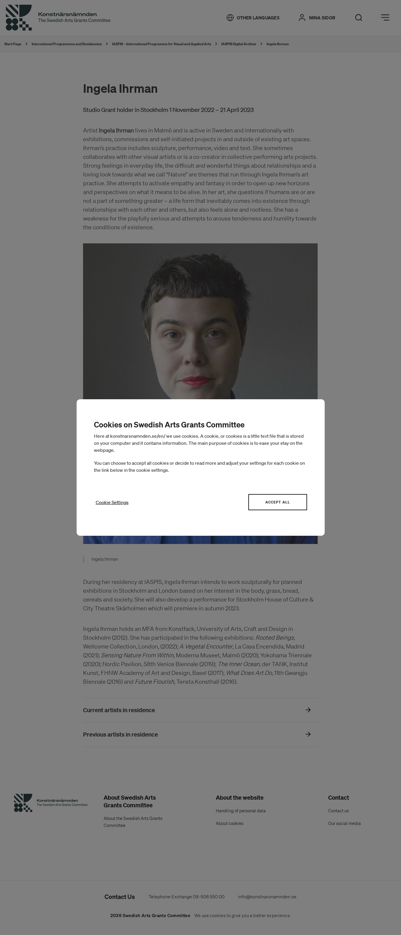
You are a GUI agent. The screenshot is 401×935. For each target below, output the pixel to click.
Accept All (277, 502)
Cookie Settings (112, 502)
